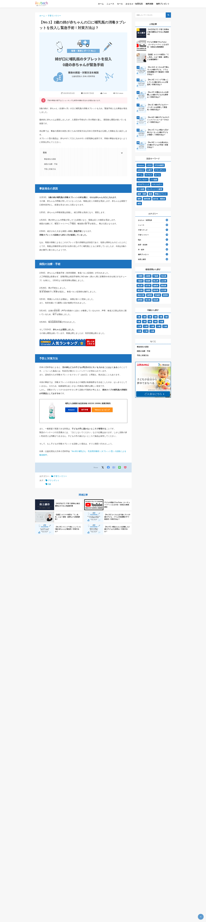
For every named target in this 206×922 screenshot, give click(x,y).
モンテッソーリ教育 (154, 189)
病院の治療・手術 (50, 164)
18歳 (152, 331)
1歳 (144, 317)
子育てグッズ (142, 230)
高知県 (155, 300)
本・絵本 (141, 249)
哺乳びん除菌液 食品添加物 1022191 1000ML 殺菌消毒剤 (88, 403)
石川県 (163, 290)
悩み (139, 240)
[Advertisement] (153, 421)
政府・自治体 (142, 245)
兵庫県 (147, 276)
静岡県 (140, 300)
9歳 (155, 322)
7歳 (144, 322)
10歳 (161, 322)
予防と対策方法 (50, 169)
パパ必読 (153, 180)
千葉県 (155, 276)
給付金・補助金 (159, 199)
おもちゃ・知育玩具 (134, 4)
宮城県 (147, 281)
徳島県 (155, 286)
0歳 (49, 484)
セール (120, 4)
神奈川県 (141, 295)
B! (113, 467)
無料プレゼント (163, 4)
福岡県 (149, 295)
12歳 (146, 326)
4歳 (161, 317)
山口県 (163, 281)
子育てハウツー (54, 16)
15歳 (165, 326)
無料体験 (149, 4)
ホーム (101, 4)
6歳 (139, 322)
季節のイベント (161, 194)
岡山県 (140, 286)
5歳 (166, 317)
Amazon (71, 410)
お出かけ (141, 170)
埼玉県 (163, 276)
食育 (139, 203)
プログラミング (143, 184)
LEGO (149, 165)
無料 (139, 199)
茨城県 (157, 295)
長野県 (165, 295)
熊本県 (155, 290)
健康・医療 (142, 194)
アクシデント (53, 480)
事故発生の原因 (50, 159)
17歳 (146, 331)
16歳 (139, 331)
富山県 (155, 281)
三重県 (140, 276)
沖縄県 (147, 290)
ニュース (110, 4)
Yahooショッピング (102, 410)
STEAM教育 (159, 165)
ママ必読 (141, 189)
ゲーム (140, 175)
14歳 (158, 326)
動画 (150, 194)
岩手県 (147, 286)
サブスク (148, 175)
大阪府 (140, 281)
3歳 (155, 317)
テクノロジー (143, 180)
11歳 (139, 326)
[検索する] (168, 15)
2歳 (150, 317)
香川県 (147, 300)
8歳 (150, 322)
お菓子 (149, 170)
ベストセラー (157, 184)
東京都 (140, 290)
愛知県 (163, 286)
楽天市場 (84, 410)
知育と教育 (142, 259)
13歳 (152, 326)
